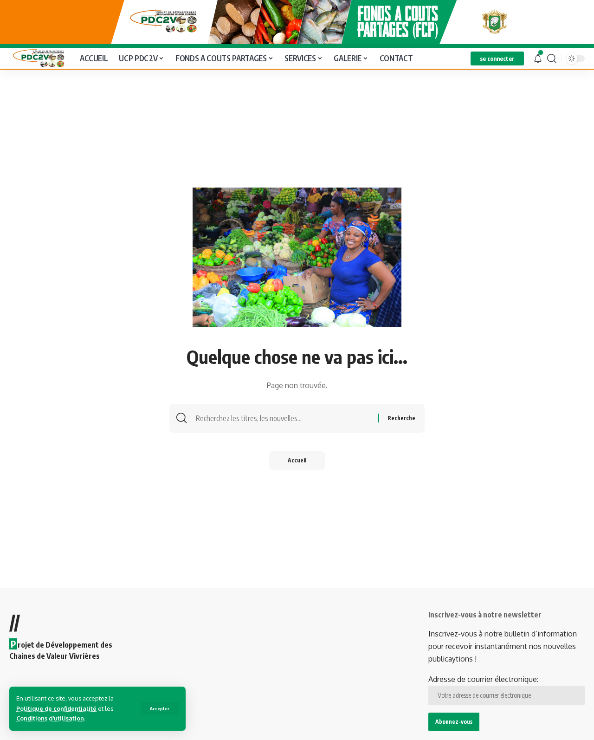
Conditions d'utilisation (50, 718)
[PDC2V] (37, 58)
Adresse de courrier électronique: (483, 679)
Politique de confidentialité (56, 708)
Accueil (297, 460)
